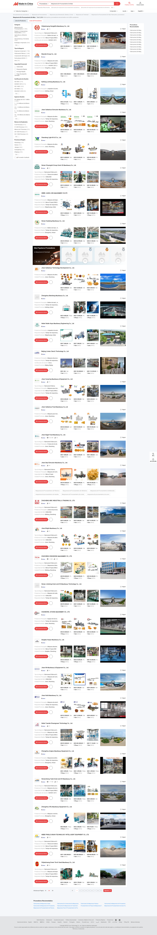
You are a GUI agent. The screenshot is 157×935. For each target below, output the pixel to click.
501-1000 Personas (21, 134)
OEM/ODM (19, 67)
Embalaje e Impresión (22, 42)
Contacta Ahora (42, 45)
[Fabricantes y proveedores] (23, 4)
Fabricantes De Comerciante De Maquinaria (67, 903)
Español (60, 922)
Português (72, 922)
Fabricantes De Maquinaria (137, 51)
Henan (18, 145)
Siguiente (106, 890)
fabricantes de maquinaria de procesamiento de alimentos (95, 7)
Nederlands (103, 922)
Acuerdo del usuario (59, 920)
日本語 (48, 922)
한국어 (92, 922)
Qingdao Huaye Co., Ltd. (52, 640)
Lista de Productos (20, 20)
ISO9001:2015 (20, 84)
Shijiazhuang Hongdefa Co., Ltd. (55, 26)
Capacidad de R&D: (40, 38)
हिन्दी (109, 922)
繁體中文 (42, 922)
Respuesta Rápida (21, 69)
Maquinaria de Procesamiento (20, 28)
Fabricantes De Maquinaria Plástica (89, 903)
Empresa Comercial (22, 51)
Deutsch (66, 922)
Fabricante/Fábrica (22, 53)
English (30, 922)
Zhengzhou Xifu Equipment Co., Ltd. (56, 807)
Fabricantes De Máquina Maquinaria (140, 49)
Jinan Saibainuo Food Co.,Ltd (54, 407)
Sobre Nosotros (40, 920)
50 (52, 890)
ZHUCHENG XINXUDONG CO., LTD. (56, 556)
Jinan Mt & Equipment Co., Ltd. (55, 668)
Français (53, 922)
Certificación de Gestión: (41, 40)
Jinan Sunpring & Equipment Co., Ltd (57, 379)
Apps (132, 11)
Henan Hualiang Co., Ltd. (53, 221)
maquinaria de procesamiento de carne (98, 494)
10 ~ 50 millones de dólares (22, 115)
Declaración (49, 920)
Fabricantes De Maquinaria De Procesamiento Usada (115, 903)
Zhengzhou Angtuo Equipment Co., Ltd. (57, 751)
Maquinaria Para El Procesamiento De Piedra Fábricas (68, 908)
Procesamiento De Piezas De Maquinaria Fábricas (92, 905)
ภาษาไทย (114, 922)
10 (45, 890)
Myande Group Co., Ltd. (49, 54)
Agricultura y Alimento (20, 35)
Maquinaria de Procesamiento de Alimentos (75, 491)
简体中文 (36, 922)
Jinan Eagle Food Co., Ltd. (53, 435)
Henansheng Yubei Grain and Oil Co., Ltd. (58, 779)
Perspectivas (110, 920)
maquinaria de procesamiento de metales (47, 494)
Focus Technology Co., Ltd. (75, 925)
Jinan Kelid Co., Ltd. (51, 695)
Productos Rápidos (100, 920)
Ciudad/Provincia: (40, 68)
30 (49, 890)
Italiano (78, 922)
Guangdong (19, 149)
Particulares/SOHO (20, 58)
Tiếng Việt (126, 922)
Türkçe (120, 922)
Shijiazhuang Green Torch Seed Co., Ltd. (58, 862)
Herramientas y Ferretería (21, 39)
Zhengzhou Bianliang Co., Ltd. (54, 296)
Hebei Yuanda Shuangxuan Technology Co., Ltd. (57, 723)
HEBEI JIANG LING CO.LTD (54, 193)
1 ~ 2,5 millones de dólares (21, 104)
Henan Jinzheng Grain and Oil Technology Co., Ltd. (61, 584)
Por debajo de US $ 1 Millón (22, 100)
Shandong (19, 142)
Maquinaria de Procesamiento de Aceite (73, 494)
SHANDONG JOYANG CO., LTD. (55, 612)
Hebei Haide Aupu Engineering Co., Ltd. (57, 323)
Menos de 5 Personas (22, 129)
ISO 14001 (19, 86)
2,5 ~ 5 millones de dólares (21, 107)
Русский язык (85, 922)
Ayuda (124, 11)
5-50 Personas (20, 124)
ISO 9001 (18, 81)
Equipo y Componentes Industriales (20, 31)
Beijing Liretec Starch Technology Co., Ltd (55, 351)
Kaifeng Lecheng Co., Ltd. (53, 82)
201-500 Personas (20, 132)
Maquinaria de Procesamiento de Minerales (102, 491)
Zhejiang (18, 152)
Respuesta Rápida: (40, 119)
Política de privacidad (71, 920)
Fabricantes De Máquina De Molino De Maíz (142, 42)
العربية (97, 922)
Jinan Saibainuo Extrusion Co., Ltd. (56, 110)
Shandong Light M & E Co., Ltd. (51, 137)
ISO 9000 (18, 89)
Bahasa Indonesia (135, 922)
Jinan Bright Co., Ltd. (51, 528)
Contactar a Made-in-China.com (86, 920)
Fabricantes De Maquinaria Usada (42, 903)
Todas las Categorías (21, 11)
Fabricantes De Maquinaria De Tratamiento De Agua (68, 905)
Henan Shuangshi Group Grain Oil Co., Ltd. (58, 165)
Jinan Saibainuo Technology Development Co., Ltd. (58, 268)
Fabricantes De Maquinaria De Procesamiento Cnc (44, 905)
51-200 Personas (20, 127)
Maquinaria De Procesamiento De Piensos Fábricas (44, 908)
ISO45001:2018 (20, 91)
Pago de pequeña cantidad (20, 74)
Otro (17, 60)
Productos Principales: (41, 35)
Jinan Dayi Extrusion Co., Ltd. (54, 463)
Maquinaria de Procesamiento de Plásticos (48, 491)
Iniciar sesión (140, 5)
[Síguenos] (116, 920)
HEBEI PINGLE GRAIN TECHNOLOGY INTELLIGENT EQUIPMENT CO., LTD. (65, 835)
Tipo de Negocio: (39, 33)
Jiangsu (18, 147)
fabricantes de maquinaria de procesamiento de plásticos (65, 7)
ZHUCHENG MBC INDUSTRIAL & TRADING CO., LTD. (58, 501)
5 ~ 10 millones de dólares (21, 111)
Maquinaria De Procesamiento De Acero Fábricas (115, 905)
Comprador (113, 11)
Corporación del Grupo (22, 56)
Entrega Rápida (20, 71)
